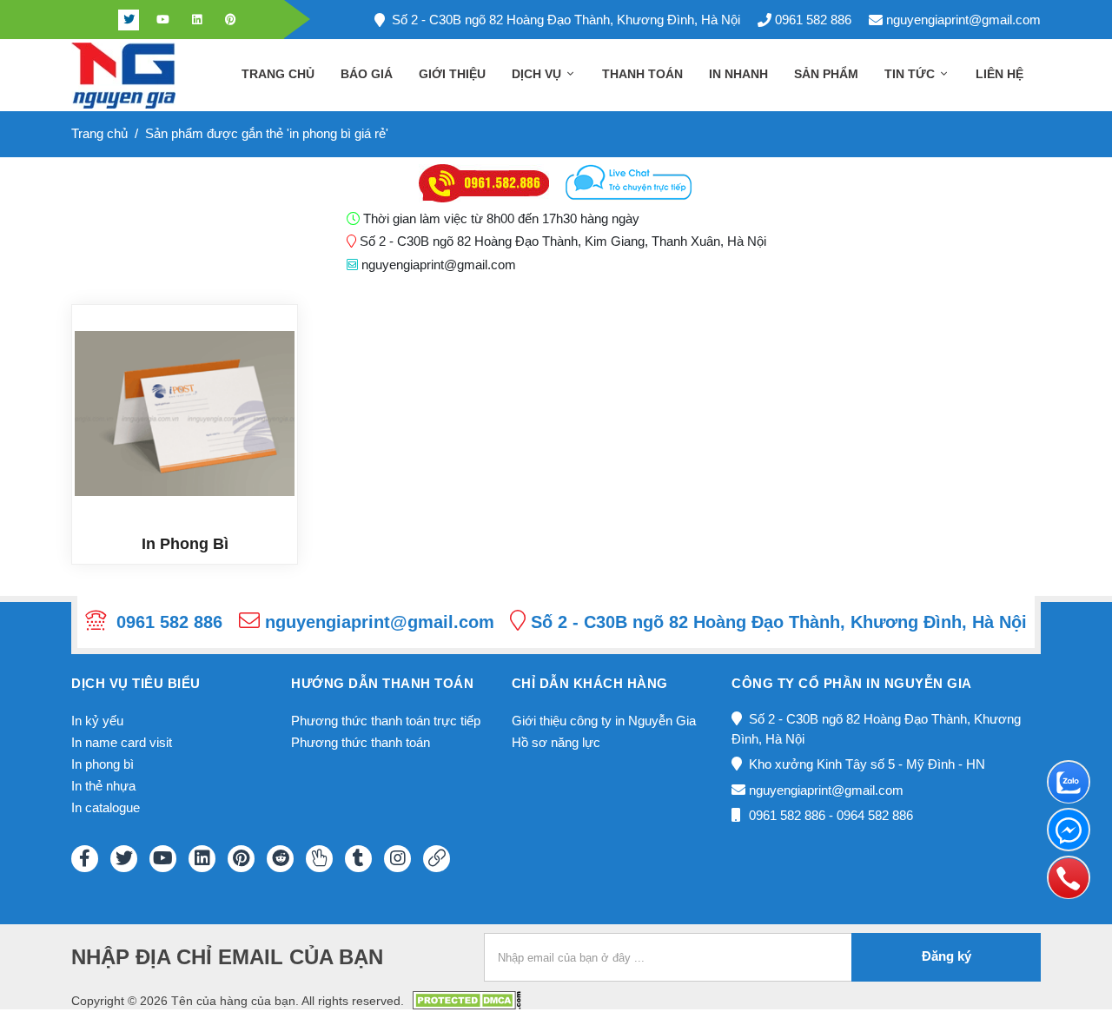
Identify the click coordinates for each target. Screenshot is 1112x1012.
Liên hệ (999, 74)
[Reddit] (280, 858)
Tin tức (911, 74)
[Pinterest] (230, 20)
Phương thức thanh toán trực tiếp (385, 720)
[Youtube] (162, 20)
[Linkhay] (436, 858)
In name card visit (121, 742)
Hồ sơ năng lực (556, 742)
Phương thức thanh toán (360, 742)
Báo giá (367, 74)
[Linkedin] (196, 20)
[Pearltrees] (319, 858)
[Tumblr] (358, 858)
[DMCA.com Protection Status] (467, 999)
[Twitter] (128, 20)
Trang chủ (278, 74)
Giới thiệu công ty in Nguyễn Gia (604, 720)
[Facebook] (94, 20)
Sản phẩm (826, 74)
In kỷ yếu (97, 720)
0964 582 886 (875, 815)
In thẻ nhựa (103, 785)
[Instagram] (397, 858)
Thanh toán (642, 74)
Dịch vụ (538, 74)
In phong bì (102, 764)
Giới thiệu (452, 74)
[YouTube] (162, 858)
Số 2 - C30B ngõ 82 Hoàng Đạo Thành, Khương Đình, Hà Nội (566, 19)
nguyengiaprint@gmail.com (963, 19)
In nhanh (738, 74)
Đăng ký (946, 956)
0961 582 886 (813, 19)
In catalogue (105, 807)
